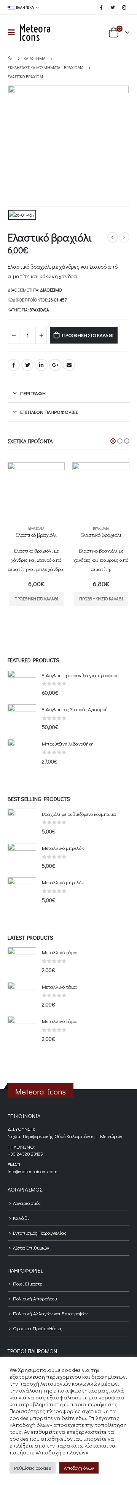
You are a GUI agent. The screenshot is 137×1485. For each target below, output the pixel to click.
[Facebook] (101, 7)
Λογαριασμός (27, 1203)
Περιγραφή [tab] (33, 393)
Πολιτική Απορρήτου (35, 1298)
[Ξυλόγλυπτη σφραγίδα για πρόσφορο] (22, 684)
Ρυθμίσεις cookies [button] (32, 1467)
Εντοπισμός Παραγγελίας (40, 1232)
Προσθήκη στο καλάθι (88, 335)
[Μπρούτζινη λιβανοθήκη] (22, 753)
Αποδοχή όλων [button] (79, 1467)
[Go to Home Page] (10, 58)
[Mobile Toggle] (14, 32)
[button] (113, 441)
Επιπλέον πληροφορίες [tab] (49, 412)
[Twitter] (113, 7)
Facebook (14, 365)
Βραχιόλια (39, 310)
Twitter (27, 365)
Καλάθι (21, 1217)
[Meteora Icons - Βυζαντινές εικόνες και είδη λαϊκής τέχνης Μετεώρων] (35, 32)
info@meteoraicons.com (32, 1171)
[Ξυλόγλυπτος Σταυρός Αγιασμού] (22, 718)
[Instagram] (124, 7)
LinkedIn (41, 365)
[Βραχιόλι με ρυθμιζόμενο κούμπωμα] (22, 823)
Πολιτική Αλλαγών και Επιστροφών (50, 1313)
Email (69, 365)
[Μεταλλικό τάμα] (22, 961)
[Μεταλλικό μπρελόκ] (22, 857)
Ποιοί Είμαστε (27, 1283)
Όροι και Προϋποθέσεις (37, 1328)
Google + (55, 365)
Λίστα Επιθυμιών (31, 1247)
